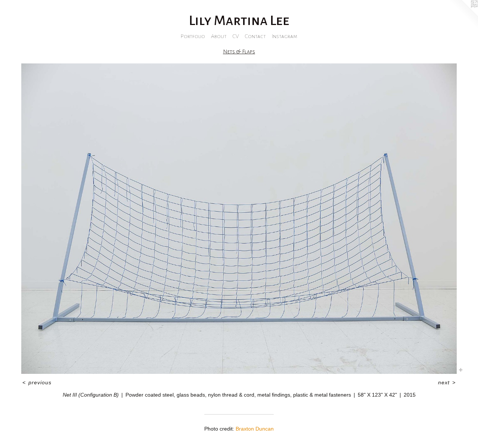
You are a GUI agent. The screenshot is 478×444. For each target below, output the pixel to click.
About (219, 36)
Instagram (284, 36)
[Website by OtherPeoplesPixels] (463, 15)
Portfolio (193, 36)
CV (236, 36)
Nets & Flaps (239, 51)
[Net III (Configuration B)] (239, 218)
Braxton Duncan (255, 429)
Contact (255, 36)
